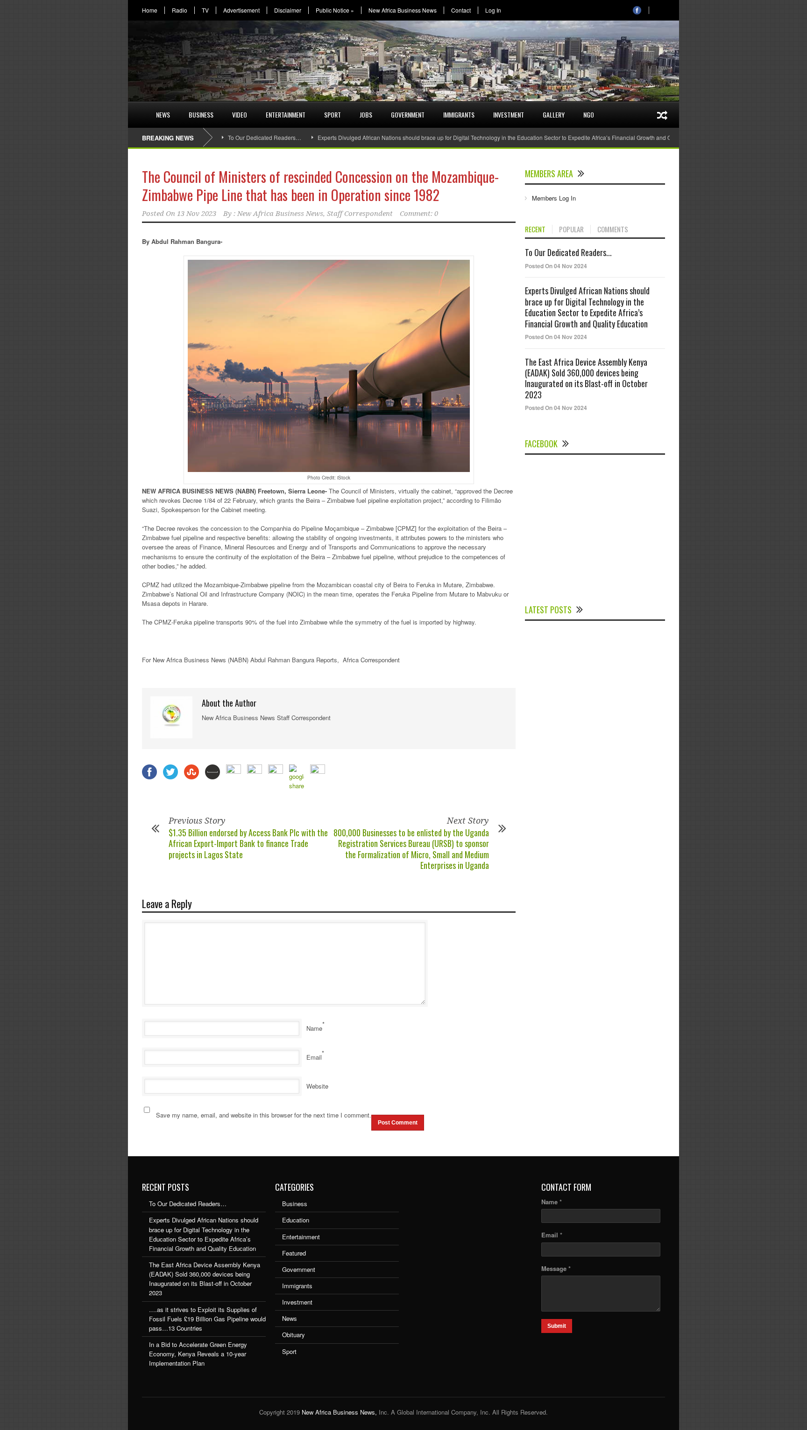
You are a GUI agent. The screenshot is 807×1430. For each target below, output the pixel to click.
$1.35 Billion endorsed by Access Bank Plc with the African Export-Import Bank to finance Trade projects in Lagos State (248, 843)
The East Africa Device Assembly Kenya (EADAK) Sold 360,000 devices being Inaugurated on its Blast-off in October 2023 (586, 378)
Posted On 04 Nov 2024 (556, 266)
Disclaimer (287, 10)
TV (205, 10)
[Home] (137, 109)
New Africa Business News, (339, 1412)
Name (314, 1028)
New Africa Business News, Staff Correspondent (315, 213)
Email (314, 1057)
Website (317, 1086)
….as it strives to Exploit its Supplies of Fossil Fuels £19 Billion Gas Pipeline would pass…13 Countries (207, 1319)
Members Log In (554, 198)
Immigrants (458, 114)
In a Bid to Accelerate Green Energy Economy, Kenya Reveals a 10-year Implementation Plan (198, 1354)
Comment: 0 (419, 213)
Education (295, 1219)
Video (239, 114)
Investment (508, 114)
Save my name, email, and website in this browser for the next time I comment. (263, 1115)
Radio (179, 10)
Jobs (366, 114)
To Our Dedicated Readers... (568, 252)
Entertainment (285, 114)
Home (149, 10)
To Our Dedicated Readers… (264, 137)
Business (201, 114)
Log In (493, 10)
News (163, 114)
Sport (332, 114)
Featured (294, 1253)
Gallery (554, 114)
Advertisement (241, 10)
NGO (588, 114)
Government (408, 114)
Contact (461, 10)
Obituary (293, 1334)
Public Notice (335, 10)
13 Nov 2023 (196, 213)
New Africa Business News (402, 10)
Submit (556, 1326)
